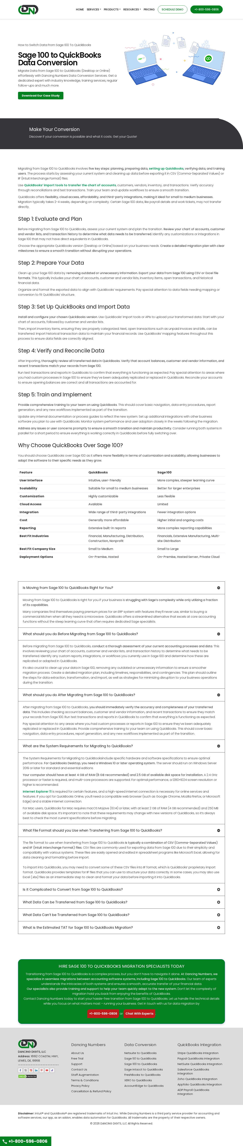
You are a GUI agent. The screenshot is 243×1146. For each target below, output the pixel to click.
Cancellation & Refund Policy (91, 1091)
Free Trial (77, 1058)
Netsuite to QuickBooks (140, 1053)
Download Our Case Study (41, 95)
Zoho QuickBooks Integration (197, 1079)
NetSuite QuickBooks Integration (200, 1064)
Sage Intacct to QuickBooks (143, 1069)
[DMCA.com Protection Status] (27, 1076)
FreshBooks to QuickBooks (142, 1075)
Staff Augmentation (85, 1075)
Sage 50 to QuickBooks (140, 1058)
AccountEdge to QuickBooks (144, 1086)
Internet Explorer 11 (37, 791)
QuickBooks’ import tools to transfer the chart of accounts (70, 185)
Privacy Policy (80, 1086)
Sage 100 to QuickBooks (140, 1064)
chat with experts (139, 1013)
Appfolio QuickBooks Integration (200, 1084)
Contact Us (79, 1069)
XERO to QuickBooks (138, 1080)
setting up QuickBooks (166, 168)
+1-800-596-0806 (103, 1013)
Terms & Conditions (85, 1080)
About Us (77, 1053)
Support (76, 1064)
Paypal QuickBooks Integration (199, 1058)
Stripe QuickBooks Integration (198, 1053)
